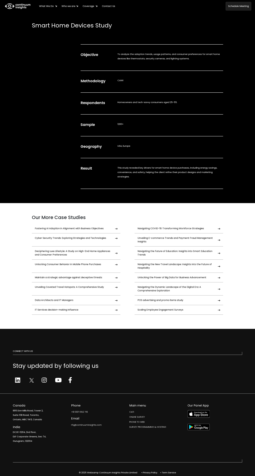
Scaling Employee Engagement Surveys (160, 309)
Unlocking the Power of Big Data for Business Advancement (172, 277)
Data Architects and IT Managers (54, 300)
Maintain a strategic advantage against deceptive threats (68, 277)
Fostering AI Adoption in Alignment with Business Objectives (69, 228)
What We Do (46, 6)
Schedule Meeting (238, 6)
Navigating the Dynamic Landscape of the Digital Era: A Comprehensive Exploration (169, 288)
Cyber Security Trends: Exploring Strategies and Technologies (70, 238)
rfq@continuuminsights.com (86, 424)
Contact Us (108, 6)
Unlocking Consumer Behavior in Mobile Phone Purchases (68, 264)
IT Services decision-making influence (56, 309)
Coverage (89, 6)
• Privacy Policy (149, 472)
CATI (131, 411)
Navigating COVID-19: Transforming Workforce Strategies (171, 228)
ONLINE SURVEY (137, 416)
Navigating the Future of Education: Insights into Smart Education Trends (175, 252)
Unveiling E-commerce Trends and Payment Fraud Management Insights (175, 239)
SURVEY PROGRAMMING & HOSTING (147, 426)
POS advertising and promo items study (160, 300)
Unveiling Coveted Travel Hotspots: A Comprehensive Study (69, 287)
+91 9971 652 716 (79, 411)
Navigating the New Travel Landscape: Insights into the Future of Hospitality (175, 266)
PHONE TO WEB (137, 421)
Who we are (68, 6)
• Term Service (168, 472)
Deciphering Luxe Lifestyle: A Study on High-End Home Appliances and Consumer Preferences (72, 252)
